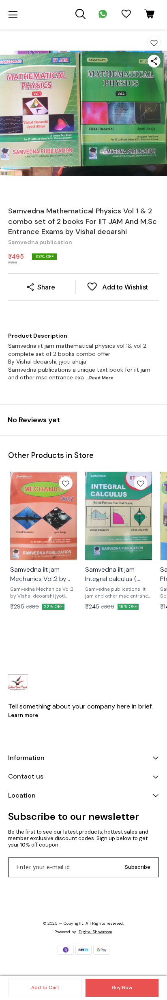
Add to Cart (45, 987)
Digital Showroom (95, 931)
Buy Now (122, 987)
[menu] (13, 15)
